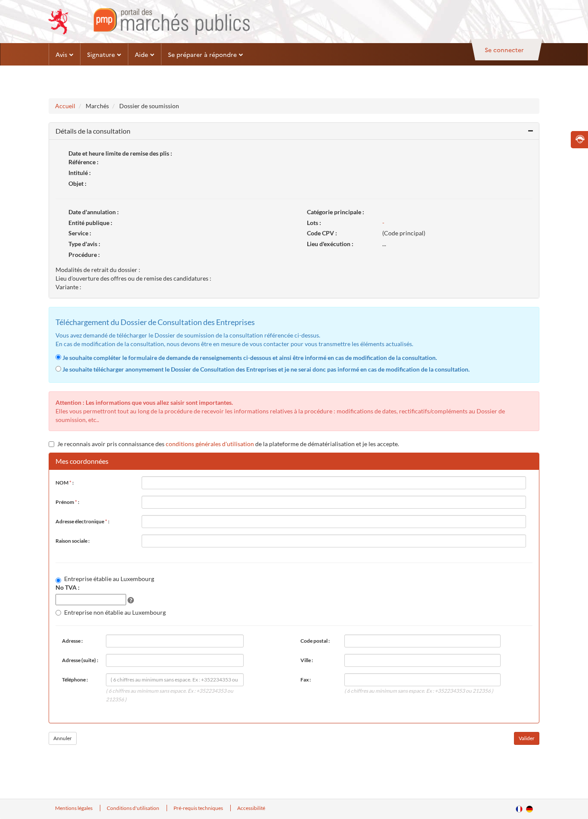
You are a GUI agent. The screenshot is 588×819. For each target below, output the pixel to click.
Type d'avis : (84, 243)
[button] (294, 131)
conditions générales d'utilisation (210, 443)
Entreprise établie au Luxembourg (109, 578)
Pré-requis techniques (198, 808)
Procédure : (84, 254)
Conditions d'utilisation (133, 808)
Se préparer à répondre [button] (202, 54)
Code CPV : (322, 233)
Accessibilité (251, 808)
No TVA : (68, 587)
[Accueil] (148, 21)
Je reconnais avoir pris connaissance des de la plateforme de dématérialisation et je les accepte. (228, 443)
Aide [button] (141, 54)
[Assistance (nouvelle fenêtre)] (579, 139)
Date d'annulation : (93, 212)
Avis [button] (61, 54)
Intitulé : (79, 172)
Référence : (83, 162)
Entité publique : (90, 222)
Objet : (77, 183)
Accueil (65, 105)
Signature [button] (101, 54)
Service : (79, 233)
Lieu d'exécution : (330, 243)
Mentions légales (74, 808)
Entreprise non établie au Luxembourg (115, 612)
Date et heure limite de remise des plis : (120, 153)
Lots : (314, 222)
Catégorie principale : (335, 212)
